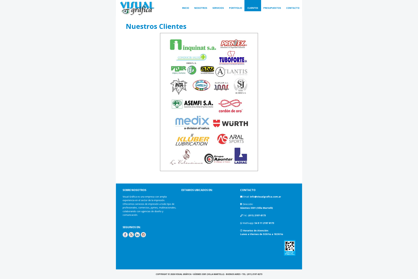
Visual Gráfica (137, 8)
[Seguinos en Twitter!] (131, 234)
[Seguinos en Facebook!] (125, 234)
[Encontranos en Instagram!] (143, 234)
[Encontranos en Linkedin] (137, 234)
